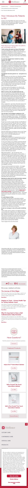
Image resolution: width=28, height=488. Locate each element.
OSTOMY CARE (6, 432)
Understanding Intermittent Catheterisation (9, 8)
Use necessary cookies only (14, 483)
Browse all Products (14, 416)
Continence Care (4, 6)
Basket (24, 1)
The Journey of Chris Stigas (10, 291)
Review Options (14, 479)
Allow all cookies (14, 476)
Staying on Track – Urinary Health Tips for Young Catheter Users (13, 301)
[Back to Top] (26, 424)
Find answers (14, 343)
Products (5, 445)
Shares (10, 283)
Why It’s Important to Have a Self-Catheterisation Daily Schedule (12, 313)
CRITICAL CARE (6, 440)
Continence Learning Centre (15, 6)
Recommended (20, 283)
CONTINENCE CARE (7, 436)
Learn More (14, 368)
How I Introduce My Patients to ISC (8, 10)
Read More (3, 297)
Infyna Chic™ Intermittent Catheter (14, 364)
